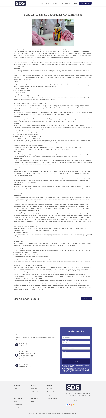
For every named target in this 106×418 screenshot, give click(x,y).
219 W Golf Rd (69, 399)
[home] (20, 3)
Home (41, 3)
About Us (47, 3)
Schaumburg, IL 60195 (25, 366)
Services (55, 3)
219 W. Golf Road (23, 364)
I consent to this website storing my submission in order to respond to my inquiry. (76, 366)
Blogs (75, 3)
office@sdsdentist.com (29, 344)
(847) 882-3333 (86, 3)
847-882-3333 (27, 345)
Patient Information (65, 3)
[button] (67, 405)
